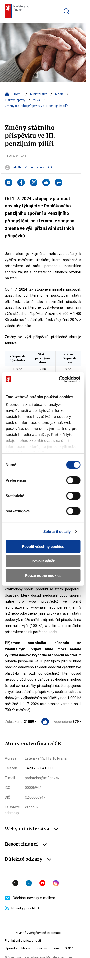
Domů (18, 94)
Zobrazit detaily (57, 531)
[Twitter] (34, 182)
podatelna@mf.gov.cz (42, 778)
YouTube (43, 883)
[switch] (73, 480)
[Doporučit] (46, 182)
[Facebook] (21, 182)
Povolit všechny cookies (43, 546)
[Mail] (8, 182)
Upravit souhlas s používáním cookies (32, 948)
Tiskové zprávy (15, 100)
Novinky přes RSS (25, 908)
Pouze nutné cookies (43, 575)
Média (59, 94)
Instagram (56, 883)
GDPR (69, 948)
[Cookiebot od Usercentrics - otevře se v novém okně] (60, 379)
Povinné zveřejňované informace (38, 933)
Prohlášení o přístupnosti (23, 940)
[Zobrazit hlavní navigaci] (77, 10)
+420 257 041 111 (39, 768)
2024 (36, 100)
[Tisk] (58, 182)
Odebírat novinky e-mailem (34, 898)
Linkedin (29, 883)
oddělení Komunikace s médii (32, 167)
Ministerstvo (39, 94)
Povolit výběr (43, 561)
